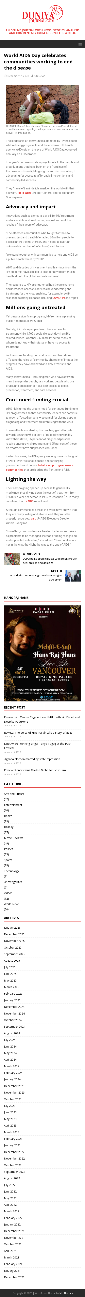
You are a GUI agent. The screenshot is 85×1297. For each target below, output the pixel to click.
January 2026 (12, 927)
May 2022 (10, 1198)
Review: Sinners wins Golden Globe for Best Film (35, 770)
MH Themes (66, 1293)
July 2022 (9, 1185)
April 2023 (10, 1125)
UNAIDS (29, 501)
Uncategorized (13, 882)
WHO (28, 192)
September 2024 (14, 1026)
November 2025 (14, 941)
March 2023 (11, 1132)
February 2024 (13, 1073)
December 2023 (14, 1086)
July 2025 (9, 967)
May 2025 (10, 980)
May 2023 (10, 1119)
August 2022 (12, 1178)
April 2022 (10, 1205)
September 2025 (14, 954)
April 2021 (10, 1251)
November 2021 (14, 1238)
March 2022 (11, 1211)
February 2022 (13, 1218)
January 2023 (12, 1145)
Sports (8, 860)
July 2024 (9, 1040)
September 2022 (14, 1172)
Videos (8, 893)
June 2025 (10, 974)
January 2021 (12, 1271)
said (21, 192)
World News (12, 904)
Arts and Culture (14, 794)
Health (8, 816)
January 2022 (12, 1224)
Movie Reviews (13, 838)
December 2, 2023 (18, 76)
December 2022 (14, 1152)
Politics (8, 849)
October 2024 (13, 1020)
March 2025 (11, 987)
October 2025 (13, 947)
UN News (39, 76)
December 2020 (14, 1277)
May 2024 (10, 1053)
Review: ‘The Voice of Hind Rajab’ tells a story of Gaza (38, 732)
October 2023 (13, 1099)
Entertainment (13, 805)
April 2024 (10, 1059)
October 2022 (13, 1165)
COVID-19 (58, 297)
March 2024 (11, 1066)
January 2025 (12, 1000)
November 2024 (14, 1013)
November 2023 (14, 1092)
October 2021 (13, 1244)
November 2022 (14, 1158)
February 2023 (13, 1139)
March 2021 (11, 1257)
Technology (11, 871)
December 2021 (14, 1231)
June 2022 (10, 1191)
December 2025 (14, 934)
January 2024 (12, 1079)
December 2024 (14, 1007)
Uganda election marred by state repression (32, 759)
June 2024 (10, 1046)
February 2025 (13, 993)
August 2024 (12, 1033)
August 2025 (12, 960)
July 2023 (9, 1106)
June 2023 (10, 1112)
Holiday (8, 827)
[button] (79, 44)
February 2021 (13, 1264)
